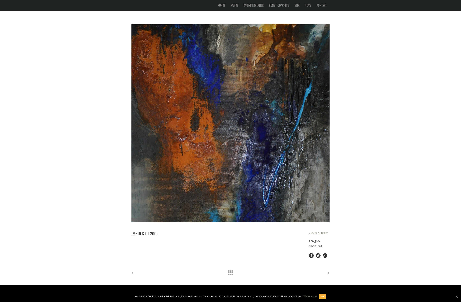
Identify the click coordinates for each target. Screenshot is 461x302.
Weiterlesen (310, 296)
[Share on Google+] (325, 255)
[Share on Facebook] (311, 255)
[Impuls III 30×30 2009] (230, 123)
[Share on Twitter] (318, 255)
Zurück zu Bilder (318, 233)
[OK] (456, 296)
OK (323, 296)
